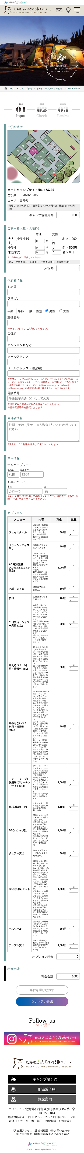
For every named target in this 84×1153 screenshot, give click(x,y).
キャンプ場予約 (45, 1079)
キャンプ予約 (25, 88)
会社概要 (43, 1130)
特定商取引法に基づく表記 (53, 1134)
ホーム (11, 88)
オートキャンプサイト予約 (49, 88)
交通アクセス (24, 1130)
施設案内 (45, 1099)
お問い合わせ (62, 1130)
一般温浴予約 (45, 1089)
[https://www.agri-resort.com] (42, 1074)
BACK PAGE (74, 88)
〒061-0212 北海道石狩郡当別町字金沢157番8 (40, 1109)
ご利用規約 (25, 1134)
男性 (51, 311)
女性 (65, 311)
